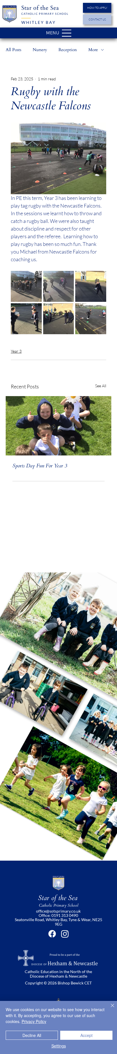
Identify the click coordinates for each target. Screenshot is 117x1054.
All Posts (13, 49)
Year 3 (16, 351)
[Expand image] (26, 286)
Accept (86, 1035)
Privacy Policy (34, 1021)
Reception (67, 49)
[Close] (109, 1009)
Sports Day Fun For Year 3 (39, 465)
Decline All (31, 1035)
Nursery (40, 49)
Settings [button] (58, 1046)
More (93, 49)
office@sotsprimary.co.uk (58, 911)
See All (100, 385)
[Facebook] (52, 934)
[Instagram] (65, 934)
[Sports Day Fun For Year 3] (58, 425)
